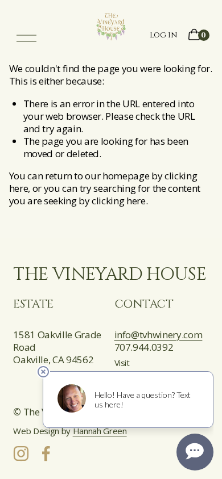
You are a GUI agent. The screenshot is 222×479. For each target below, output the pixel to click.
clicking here (119, 200)
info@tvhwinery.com (158, 335)
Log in (163, 35)
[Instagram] (21, 453)
